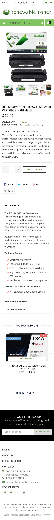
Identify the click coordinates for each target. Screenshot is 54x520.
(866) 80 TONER (28, 2)
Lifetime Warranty (15, 309)
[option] (8, 92)
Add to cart (27, 359)
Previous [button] (3, 355)
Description (11, 205)
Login (46, 2)
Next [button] (50, 355)
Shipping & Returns (15, 301)
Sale (43, 335)
